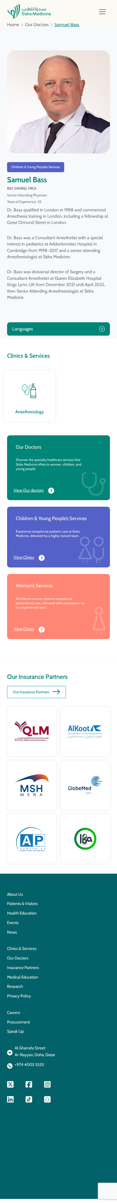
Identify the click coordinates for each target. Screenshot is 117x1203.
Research (15, 986)
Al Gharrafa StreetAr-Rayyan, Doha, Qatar (35, 1051)
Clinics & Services (21, 948)
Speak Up (15, 1031)
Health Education (21, 913)
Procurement (18, 1022)
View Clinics (24, 557)
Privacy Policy (19, 996)
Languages (22, 329)
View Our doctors (29, 490)
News (12, 932)
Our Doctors (37, 24)
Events (13, 922)
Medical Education (22, 977)
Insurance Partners (23, 967)
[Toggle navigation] (102, 12)
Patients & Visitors (22, 903)
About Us (15, 894)
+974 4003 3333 (29, 1064)
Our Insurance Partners (31, 692)
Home (13, 24)
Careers (13, 1012)
